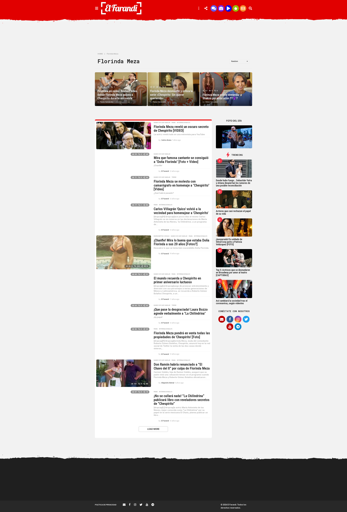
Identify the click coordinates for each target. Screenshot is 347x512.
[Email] (221, 319)
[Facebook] (229, 319)
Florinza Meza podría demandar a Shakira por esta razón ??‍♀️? (222, 96)
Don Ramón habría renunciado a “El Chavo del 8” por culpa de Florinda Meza (182, 366)
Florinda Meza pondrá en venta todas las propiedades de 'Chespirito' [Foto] (182, 335)
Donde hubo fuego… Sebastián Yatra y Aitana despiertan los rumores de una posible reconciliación (234, 183)
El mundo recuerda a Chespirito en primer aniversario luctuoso (177, 280)
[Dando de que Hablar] (214, 8)
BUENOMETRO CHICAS (161, 236)
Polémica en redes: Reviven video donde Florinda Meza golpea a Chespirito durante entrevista (117, 94)
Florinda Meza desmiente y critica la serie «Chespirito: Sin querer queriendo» (171, 94)
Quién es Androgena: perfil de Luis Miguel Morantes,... (135, 491)
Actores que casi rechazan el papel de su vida (233, 212)
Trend (174, 177)
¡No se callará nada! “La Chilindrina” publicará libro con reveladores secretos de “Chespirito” (181, 400)
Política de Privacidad (105, 505)
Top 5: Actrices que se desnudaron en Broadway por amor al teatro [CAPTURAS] (233, 272)
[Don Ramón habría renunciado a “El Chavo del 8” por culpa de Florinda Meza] (123, 373)
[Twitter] (246, 319)
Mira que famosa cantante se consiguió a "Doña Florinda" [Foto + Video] (181, 160)
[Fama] (221, 8)
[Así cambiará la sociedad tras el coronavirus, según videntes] (234, 289)
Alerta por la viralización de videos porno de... (108, 491)
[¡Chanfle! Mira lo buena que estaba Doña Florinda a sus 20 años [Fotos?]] (123, 252)
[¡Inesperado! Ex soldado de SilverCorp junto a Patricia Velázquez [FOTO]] (234, 227)
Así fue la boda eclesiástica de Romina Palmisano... (298, 491)
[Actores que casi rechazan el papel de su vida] (234, 199)
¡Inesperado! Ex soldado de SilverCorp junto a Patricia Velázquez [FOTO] (229, 242)
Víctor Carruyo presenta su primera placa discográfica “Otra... (271, 492)
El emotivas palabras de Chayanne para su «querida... (325, 492)
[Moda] (235, 8)
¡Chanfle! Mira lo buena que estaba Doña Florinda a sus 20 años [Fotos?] (181, 242)
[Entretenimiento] (243, 8)
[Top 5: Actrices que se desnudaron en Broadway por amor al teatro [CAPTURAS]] (234, 258)
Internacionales (183, 122)
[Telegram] (238, 326)
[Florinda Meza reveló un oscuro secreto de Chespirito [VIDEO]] (123, 135)
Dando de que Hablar (162, 122)
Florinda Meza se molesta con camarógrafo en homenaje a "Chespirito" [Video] (181, 185)
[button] (96, 8)
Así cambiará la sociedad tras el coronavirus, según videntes (231, 302)
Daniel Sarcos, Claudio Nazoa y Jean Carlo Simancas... (244, 492)
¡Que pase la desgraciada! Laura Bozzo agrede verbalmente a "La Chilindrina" (181, 311)
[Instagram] (238, 319)
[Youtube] (229, 326)
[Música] (228, 8)
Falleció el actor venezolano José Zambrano (190, 491)
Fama (174, 122)
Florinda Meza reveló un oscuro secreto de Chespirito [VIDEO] (181, 129)
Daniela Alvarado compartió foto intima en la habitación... (216, 492)
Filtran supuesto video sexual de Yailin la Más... (163, 491)
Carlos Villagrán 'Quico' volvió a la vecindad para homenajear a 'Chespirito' (181, 211)
